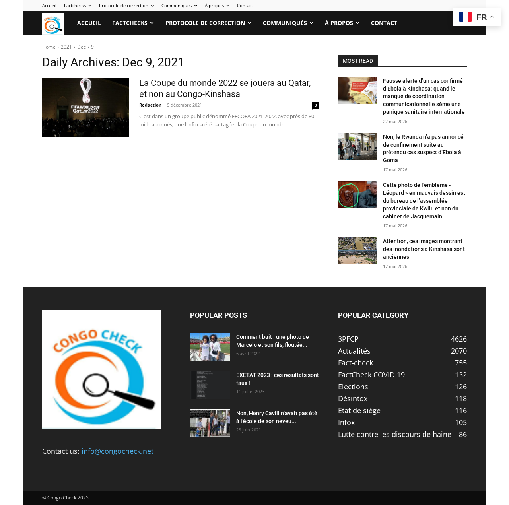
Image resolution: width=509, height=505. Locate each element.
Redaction (150, 105)
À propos (214, 5)
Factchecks (75, 5)
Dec (81, 46)
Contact (245, 5)
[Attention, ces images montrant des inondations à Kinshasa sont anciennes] (357, 250)
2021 (66, 46)
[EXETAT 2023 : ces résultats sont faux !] (210, 385)
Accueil (49, 5)
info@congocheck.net (117, 451)
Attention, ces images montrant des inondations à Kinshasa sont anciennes (424, 249)
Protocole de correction (123, 5)
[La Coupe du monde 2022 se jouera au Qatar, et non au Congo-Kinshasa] (85, 107)
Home (49, 46)
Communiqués (176, 5)
